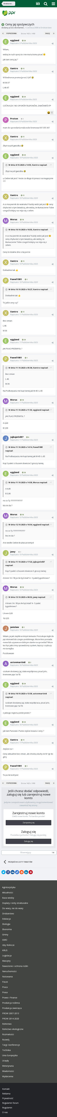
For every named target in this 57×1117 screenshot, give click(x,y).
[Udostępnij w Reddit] (22, 872)
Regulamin (7, 1108)
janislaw (14, 627)
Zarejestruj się (28, 822)
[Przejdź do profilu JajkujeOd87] (6, 438)
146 (53, 853)
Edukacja (6, 919)
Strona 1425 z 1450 (28, 33)
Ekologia (6, 924)
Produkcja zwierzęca (12, 1008)
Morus (13, 219)
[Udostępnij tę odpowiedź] (52, 43)
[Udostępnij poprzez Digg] (13, 872)
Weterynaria (8, 1066)
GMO (4, 940)
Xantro (14, 68)
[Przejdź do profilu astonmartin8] (6, 664)
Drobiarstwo (46, 27)
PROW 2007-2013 (10, 1013)
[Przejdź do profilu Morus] (6, 221)
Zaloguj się (28, 841)
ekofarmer (19, 27)
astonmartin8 (17, 662)
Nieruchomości (9, 971)
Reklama (6, 1094)
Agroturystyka (8, 887)
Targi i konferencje (11, 1045)
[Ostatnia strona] (54, 33)
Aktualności (7, 892)
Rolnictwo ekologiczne (12, 1029)
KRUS (4, 950)
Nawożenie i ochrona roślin (15, 966)
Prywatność (7, 1098)
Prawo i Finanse (9, 997)
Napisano (23, 43)
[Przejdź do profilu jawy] (6, 553)
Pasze (5, 982)
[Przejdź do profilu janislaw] (6, 628)
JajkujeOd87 (16, 436)
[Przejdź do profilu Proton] (6, 120)
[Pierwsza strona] (3, 33)
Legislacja (7, 955)
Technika (6, 1050)
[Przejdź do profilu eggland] (6, 42)
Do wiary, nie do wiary (12, 908)
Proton (14, 118)
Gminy (5, 934)
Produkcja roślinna (11, 1003)
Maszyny (6, 961)
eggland (14, 40)
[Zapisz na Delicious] (17, 872)
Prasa (5, 992)
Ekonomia (7, 929)
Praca (5, 987)
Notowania (7, 976)
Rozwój (5, 1039)
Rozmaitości (8, 1034)
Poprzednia (11, 33)
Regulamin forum (10, 1103)
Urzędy (5, 1060)
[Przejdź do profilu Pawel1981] (6, 281)
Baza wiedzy (8, 898)
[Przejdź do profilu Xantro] (6, 70)
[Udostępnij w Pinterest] (31, 872)
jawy (12, 551)
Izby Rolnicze (8, 945)
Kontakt (6, 1089)
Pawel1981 (16, 279)
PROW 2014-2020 (10, 1018)
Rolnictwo (7, 1024)
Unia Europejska (10, 1055)
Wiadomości (8, 1071)
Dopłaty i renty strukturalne (15, 903)
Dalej (47, 33)
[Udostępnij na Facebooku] (8, 872)
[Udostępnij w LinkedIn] (26, 872)
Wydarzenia (7, 1076)
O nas (5, 1112)
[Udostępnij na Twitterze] (3, 872)
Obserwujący (25, 852)
